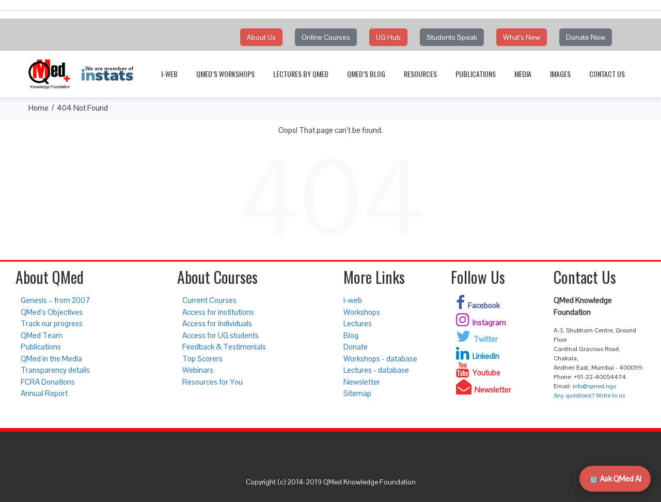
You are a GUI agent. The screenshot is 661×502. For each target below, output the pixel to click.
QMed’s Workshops (225, 73)
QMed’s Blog (366, 73)
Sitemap (357, 393)
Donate (355, 347)
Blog (350, 335)
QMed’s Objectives (52, 312)
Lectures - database (376, 370)
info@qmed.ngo (594, 386)
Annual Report (44, 393)
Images (560, 73)
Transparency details (55, 370)
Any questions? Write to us (589, 395)
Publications (475, 73)
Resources (420, 73)
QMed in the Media (51, 358)
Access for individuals (217, 323)
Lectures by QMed (300, 73)
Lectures (357, 323)
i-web (169, 73)
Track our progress (52, 323)
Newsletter (361, 382)
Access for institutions (218, 312)
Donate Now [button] (585, 37)
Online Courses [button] (326, 37)
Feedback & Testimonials (224, 347)
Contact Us (607, 73)
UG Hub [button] (388, 37)
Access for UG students (220, 335)
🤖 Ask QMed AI (615, 478)
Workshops (361, 312)
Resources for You (212, 382)
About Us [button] (261, 37)
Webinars (197, 370)
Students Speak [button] (452, 37)
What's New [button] (521, 37)
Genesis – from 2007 (55, 300)
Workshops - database (380, 358)
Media (522, 73)
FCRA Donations (48, 382)
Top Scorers (202, 358)
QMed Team (41, 335)
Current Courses (209, 300)
